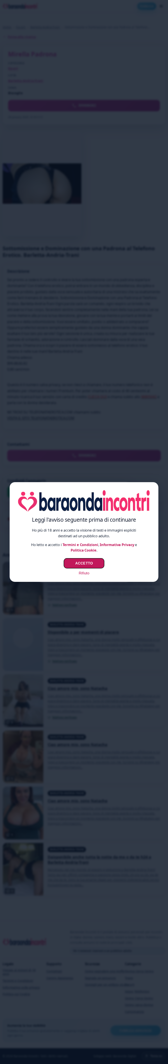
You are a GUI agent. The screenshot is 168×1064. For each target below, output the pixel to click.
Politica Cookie (83, 550)
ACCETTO (84, 563)
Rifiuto (84, 573)
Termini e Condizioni (80, 544)
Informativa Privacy (117, 544)
